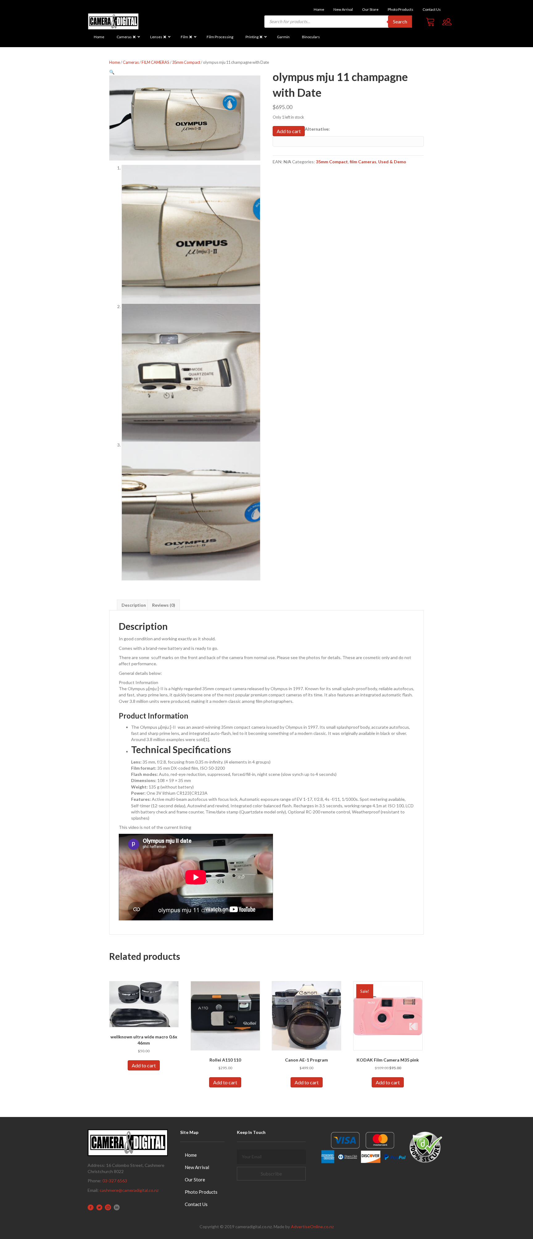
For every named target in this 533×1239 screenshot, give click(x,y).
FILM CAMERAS (155, 62)
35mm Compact (186, 62)
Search (400, 21)
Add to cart (289, 131)
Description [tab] (134, 605)
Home (114, 62)
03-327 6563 (114, 1180)
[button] (111, 72)
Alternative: (317, 129)
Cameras (131, 62)
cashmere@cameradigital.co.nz (129, 1190)
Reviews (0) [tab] (163, 605)
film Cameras (363, 161)
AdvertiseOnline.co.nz (312, 1226)
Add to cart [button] (144, 1065)
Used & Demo (392, 161)
